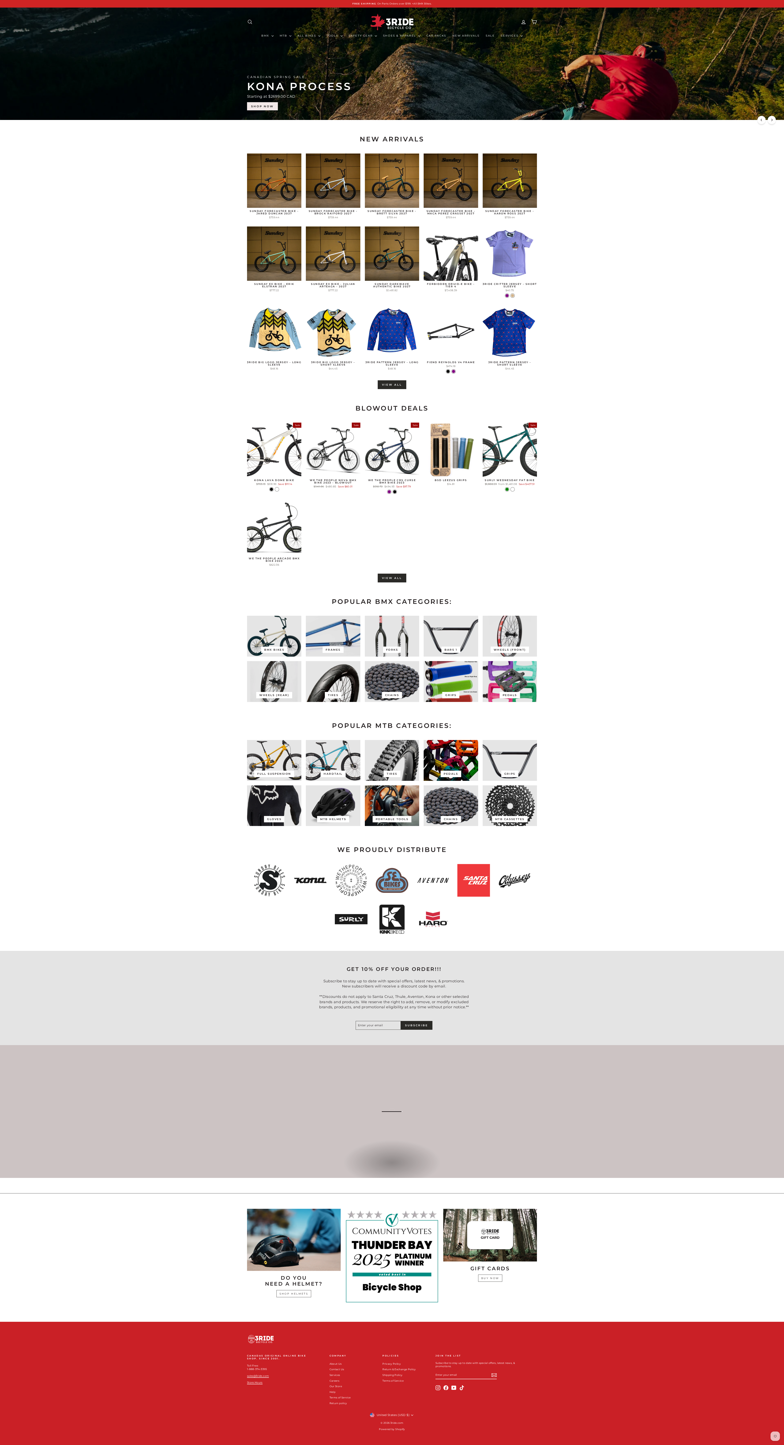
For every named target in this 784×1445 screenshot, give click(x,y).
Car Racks (436, 35)
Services (510, 35)
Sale (490, 35)
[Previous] (761, 120)
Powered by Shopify (392, 1429)
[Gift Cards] (490, 1235)
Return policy (338, 1403)
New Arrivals (466, 35)
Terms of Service (340, 1397)
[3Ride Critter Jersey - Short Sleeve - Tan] (512, 296)
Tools (333, 35)
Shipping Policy (392, 1375)
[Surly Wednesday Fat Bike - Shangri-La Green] (507, 489)
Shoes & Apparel (400, 35)
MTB (284, 35)
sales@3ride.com (258, 1375)
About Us (336, 1363)
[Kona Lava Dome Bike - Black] (271, 489)
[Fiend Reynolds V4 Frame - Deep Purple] (453, 371)
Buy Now (490, 1278)
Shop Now (520, 106)
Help (332, 1392)
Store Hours (255, 1382)
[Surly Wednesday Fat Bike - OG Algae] (512, 489)
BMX (265, 35)
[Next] (772, 120)
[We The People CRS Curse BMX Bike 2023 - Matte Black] (395, 492)
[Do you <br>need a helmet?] (294, 1240)
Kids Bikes (391, 1167)
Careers (334, 1380)
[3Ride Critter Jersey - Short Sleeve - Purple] (507, 296)
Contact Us (337, 1369)
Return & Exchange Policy (399, 1369)
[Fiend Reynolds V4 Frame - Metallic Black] (448, 371)
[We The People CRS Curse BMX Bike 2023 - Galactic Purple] (389, 492)
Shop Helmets (294, 1293)
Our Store (336, 1386)
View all (392, 384)
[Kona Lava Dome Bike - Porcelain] (277, 489)
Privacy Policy (391, 1363)
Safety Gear (361, 35)
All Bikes (307, 35)
